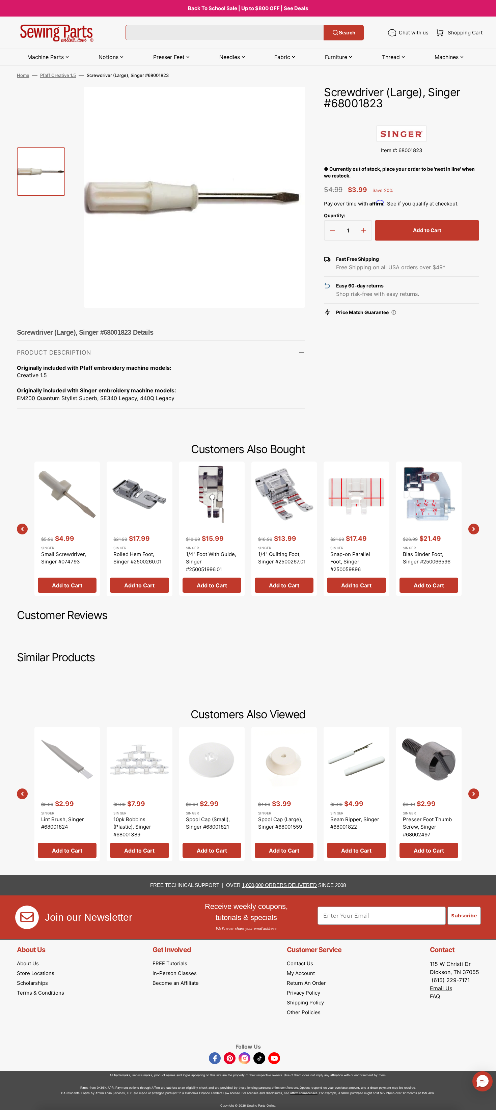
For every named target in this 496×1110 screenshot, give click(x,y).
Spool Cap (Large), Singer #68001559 (280, 823)
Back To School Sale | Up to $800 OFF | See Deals (248, 8)
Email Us (441, 988)
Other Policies (304, 1012)
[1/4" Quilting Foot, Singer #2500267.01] (284, 529)
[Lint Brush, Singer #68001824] (67, 794)
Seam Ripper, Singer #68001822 (354, 823)
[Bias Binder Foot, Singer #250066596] (429, 529)
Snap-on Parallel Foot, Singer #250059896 (350, 562)
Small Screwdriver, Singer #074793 (63, 558)
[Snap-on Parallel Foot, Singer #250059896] (356, 529)
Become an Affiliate (176, 983)
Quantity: (334, 215)
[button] (458, 32)
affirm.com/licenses (304, 1093)
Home (23, 75)
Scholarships (32, 983)
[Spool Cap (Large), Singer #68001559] (284, 794)
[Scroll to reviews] (401, 118)
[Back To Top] (486, 1100)
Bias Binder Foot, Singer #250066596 (426, 558)
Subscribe (464, 916)
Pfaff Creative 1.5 (58, 75)
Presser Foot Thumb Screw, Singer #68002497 (427, 827)
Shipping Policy (305, 1002)
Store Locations (35, 973)
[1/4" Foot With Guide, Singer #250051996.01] (212, 529)
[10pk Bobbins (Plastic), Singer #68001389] (139, 794)
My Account (301, 973)
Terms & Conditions (40, 993)
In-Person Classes (175, 973)
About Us (28, 963)
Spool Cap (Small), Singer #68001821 (208, 823)
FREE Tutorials (170, 963)
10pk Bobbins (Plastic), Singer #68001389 (132, 827)
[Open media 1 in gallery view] (289, 101)
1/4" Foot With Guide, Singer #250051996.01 (211, 562)
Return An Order (306, 983)
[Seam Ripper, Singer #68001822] (356, 794)
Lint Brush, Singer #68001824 (62, 823)
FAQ (435, 996)
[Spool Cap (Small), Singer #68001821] (212, 794)
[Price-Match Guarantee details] (393, 312)
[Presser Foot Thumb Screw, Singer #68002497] (429, 794)
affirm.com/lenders (285, 1087)
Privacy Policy (303, 993)
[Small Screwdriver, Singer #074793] (67, 529)
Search (347, 32)
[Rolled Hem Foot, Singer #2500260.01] (139, 529)
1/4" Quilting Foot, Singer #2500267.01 (282, 558)
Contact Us (300, 963)
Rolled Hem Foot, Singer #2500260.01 (137, 558)
